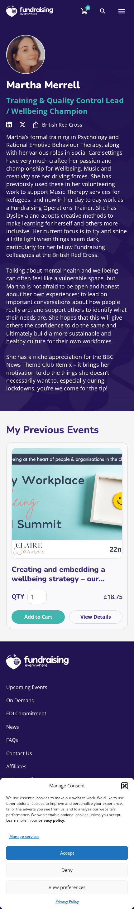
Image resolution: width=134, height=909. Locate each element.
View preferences (67, 887)
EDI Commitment (26, 713)
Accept (67, 853)
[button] (125, 786)
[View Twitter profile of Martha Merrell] (22, 124)
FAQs (12, 740)
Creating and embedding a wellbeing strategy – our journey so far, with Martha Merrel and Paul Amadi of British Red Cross (60, 574)
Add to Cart (38, 616)
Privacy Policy (67, 901)
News (12, 726)
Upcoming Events (26, 687)
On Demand (20, 700)
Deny (67, 870)
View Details (95, 616)
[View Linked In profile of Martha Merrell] (9, 125)
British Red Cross (62, 124)
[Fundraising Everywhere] (29, 11)
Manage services (24, 836)
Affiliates (16, 766)
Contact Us (19, 753)
